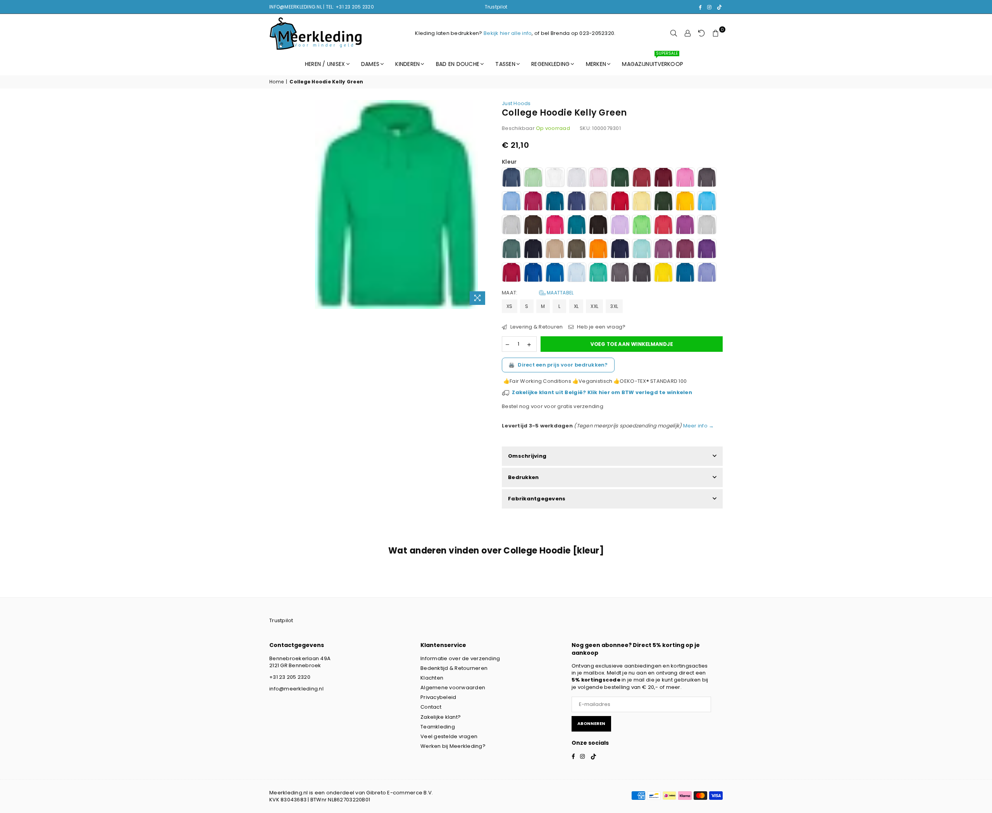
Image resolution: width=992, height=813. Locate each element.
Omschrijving (527, 456)
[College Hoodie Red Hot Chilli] (511, 273)
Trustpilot (496, 6)
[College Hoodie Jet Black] (598, 225)
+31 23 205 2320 (289, 677)
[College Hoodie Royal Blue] (533, 273)
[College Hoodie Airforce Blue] (511, 178)
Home (276, 82)
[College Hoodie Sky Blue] (576, 273)
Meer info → (698, 425)
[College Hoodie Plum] (685, 249)
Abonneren (591, 723)
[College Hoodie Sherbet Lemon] (641, 202)
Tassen (505, 64)
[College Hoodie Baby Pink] (598, 178)
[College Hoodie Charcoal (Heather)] (706, 178)
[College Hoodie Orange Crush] (598, 249)
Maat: (538, 292)
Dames (370, 64)
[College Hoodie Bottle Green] (620, 178)
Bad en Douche (457, 64)
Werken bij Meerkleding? (453, 746)
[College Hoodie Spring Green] (598, 273)
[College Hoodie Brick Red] (641, 178)
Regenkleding (550, 64)
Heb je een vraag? (600, 326)
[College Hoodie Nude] (555, 249)
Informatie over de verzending (460, 658)
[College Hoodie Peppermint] (641, 249)
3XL (614, 306)
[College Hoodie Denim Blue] (576, 202)
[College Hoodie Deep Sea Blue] (555, 202)
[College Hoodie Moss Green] (511, 249)
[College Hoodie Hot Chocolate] (533, 225)
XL (576, 306)
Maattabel (560, 292)
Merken (596, 64)
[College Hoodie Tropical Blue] (685, 273)
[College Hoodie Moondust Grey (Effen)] (706, 225)
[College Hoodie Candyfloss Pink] (685, 178)
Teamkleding (437, 726)
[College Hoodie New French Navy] (533, 249)
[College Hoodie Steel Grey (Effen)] (620, 273)
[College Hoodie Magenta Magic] (685, 225)
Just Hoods (516, 103)
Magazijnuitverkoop (652, 60)
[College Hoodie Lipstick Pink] (663, 225)
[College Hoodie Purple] (706, 249)
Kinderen (407, 64)
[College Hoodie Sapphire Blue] (555, 273)
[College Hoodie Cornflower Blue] (511, 202)
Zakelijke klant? (440, 717)
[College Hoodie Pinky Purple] (663, 249)
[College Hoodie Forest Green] (663, 202)
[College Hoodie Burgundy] (663, 178)
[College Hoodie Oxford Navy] (620, 249)
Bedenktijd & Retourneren (453, 668)
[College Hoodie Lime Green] (641, 225)
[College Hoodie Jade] (576, 225)
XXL (594, 306)
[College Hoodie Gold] (685, 202)
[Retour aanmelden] (702, 33)
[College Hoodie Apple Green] (533, 178)
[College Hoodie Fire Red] (620, 202)
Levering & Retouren (536, 326)
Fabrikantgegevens (536, 498)
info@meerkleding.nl (296, 688)
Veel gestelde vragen (448, 736)
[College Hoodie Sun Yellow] (663, 273)
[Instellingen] (688, 33)
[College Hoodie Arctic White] (555, 178)
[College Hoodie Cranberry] (533, 202)
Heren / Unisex (325, 64)
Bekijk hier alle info (508, 33)
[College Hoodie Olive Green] (576, 249)
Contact (430, 707)
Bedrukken (523, 477)
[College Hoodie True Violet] (706, 273)
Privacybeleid (438, 697)
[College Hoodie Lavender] (620, 225)
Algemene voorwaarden (452, 687)
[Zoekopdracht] (674, 33)
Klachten (431, 678)
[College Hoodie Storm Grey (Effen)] (641, 273)
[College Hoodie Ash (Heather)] (576, 178)
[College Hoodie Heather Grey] (511, 225)
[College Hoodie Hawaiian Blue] (706, 202)
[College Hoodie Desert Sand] (598, 202)
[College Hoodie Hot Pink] (555, 225)
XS (509, 306)
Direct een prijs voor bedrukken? (558, 364)
